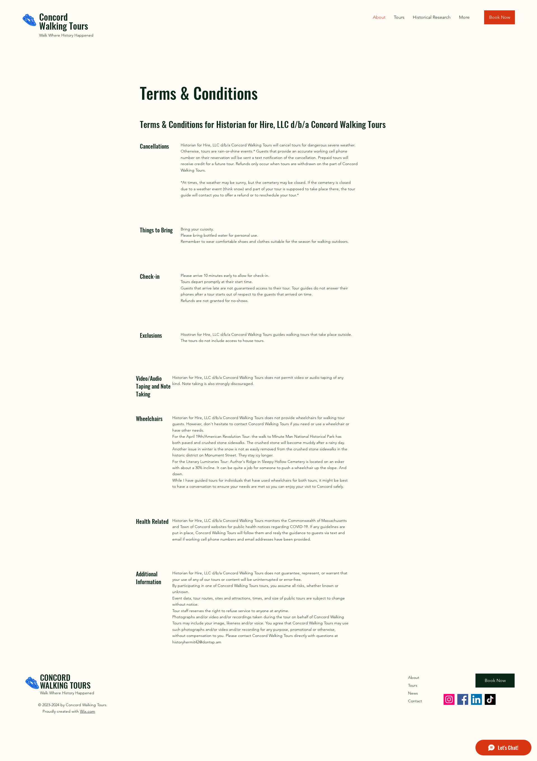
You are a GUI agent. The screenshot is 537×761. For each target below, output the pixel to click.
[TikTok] (490, 699)
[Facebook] (462, 699)
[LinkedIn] (476, 699)
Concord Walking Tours (64, 21)
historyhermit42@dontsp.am (196, 642)
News (413, 693)
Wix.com (87, 711)
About (413, 677)
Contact (415, 700)
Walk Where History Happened (66, 35)
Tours (412, 685)
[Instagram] (449, 699)
